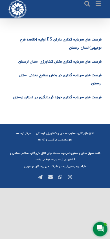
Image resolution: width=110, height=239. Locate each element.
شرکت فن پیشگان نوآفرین (41, 166)
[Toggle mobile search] (87, 4)
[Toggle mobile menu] (99, 4)
